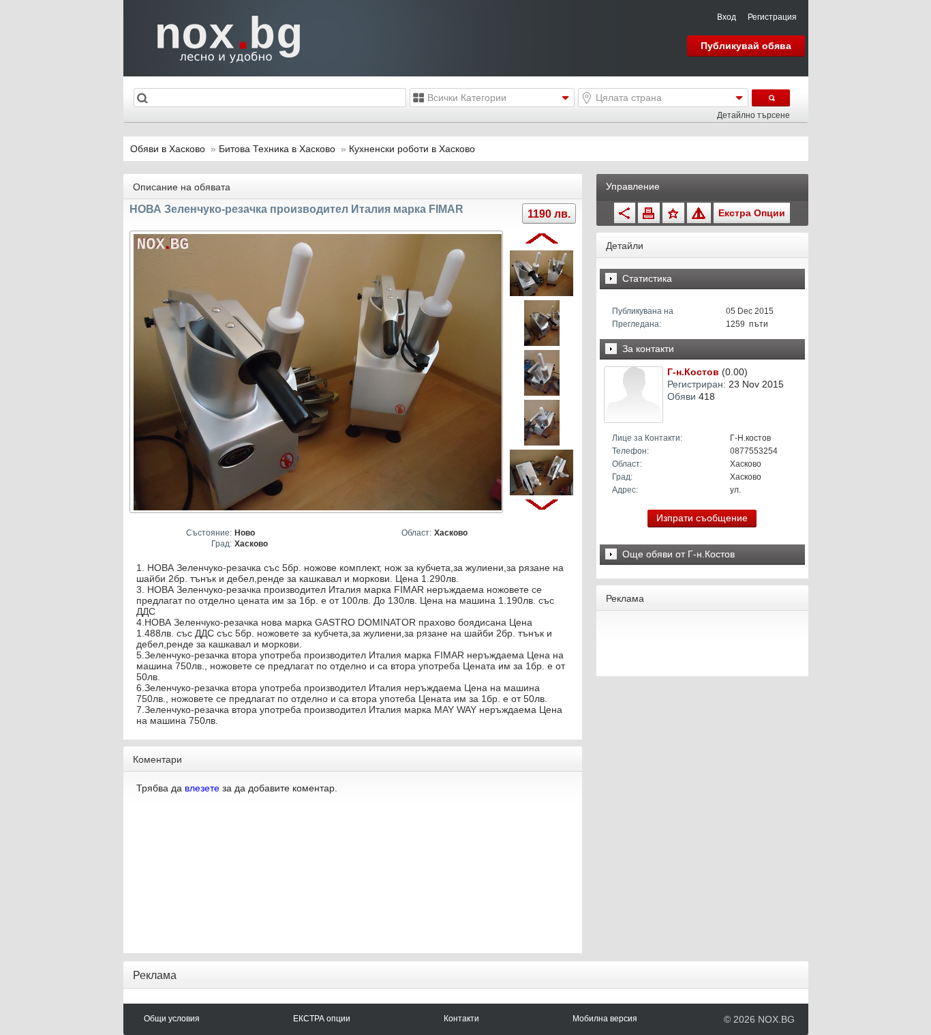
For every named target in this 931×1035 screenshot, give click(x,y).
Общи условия (172, 1018)
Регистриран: (696, 384)
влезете (202, 788)
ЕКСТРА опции (321, 1018)
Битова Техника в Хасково (278, 148)
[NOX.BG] (220, 37)
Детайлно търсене (753, 115)
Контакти (461, 1018)
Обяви (681, 396)
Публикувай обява (746, 45)
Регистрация (772, 17)
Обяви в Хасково (167, 148)
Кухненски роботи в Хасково (412, 148)
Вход (726, 17)
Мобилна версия (605, 1018)
